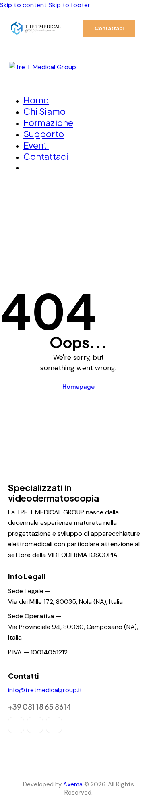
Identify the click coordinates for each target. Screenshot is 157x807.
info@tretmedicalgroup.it (45, 690)
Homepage (78, 386)
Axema (73, 784)
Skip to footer (69, 5)
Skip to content (23, 5)
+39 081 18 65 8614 (39, 706)
